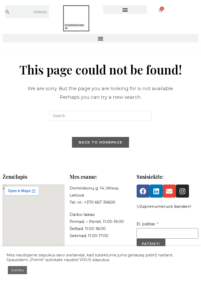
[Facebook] (143, 191)
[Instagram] (182, 191)
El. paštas (146, 223)
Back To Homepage (100, 142)
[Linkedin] (156, 191)
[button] (125, 9)
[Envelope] (169, 191)
